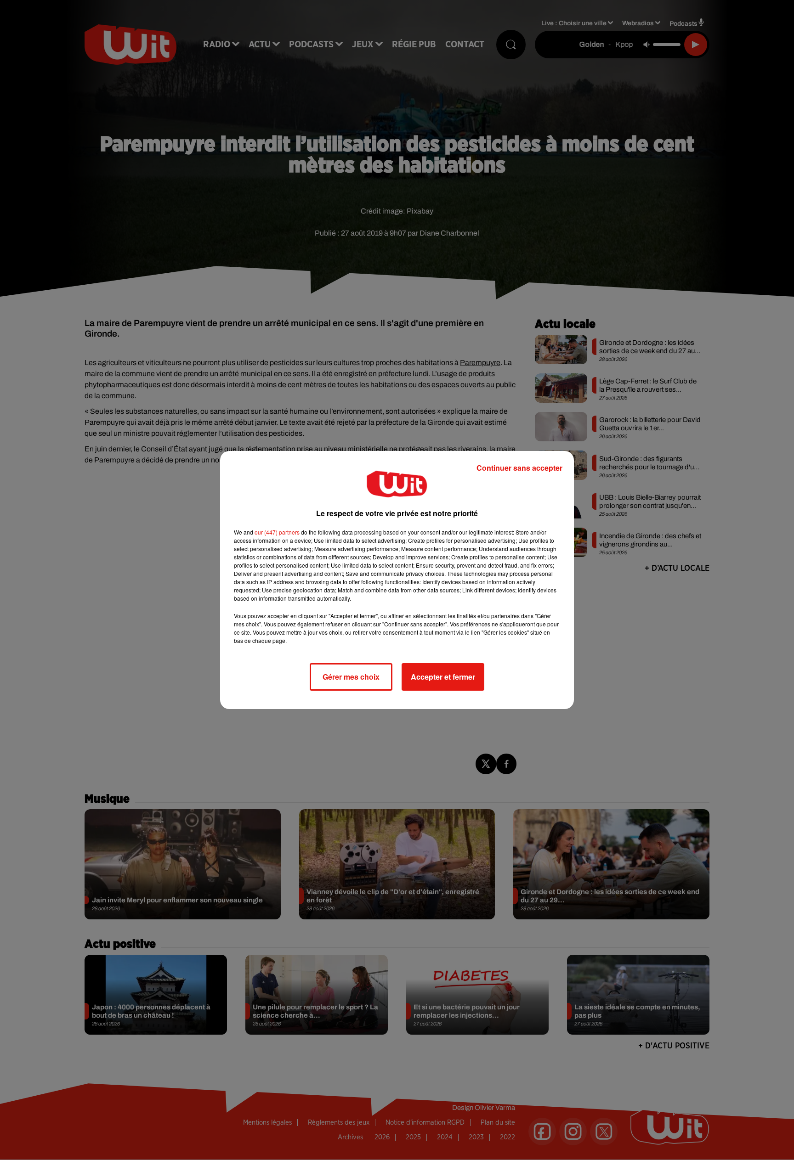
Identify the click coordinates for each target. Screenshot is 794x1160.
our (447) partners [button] (277, 532)
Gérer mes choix (351, 676)
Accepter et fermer (443, 676)
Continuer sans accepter (519, 467)
